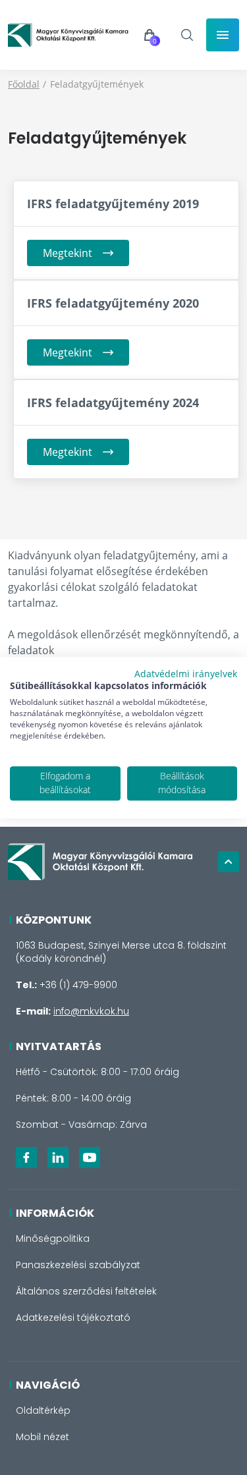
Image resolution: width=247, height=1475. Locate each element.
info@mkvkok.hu (91, 1011)
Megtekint (67, 253)
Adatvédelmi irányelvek (185, 673)
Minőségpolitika (53, 1238)
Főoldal (24, 84)
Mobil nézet (42, 1436)
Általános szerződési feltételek (86, 1291)
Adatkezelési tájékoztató (73, 1317)
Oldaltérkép (43, 1410)
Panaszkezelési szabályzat (78, 1264)
